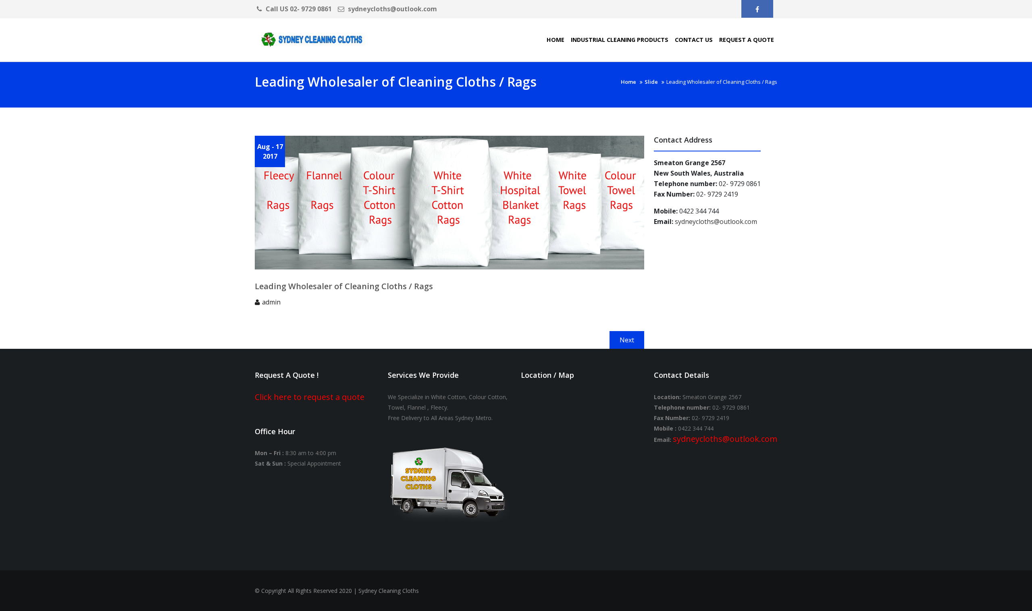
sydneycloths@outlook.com (391, 8)
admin (271, 302)
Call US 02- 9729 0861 (298, 8)
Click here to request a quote (309, 396)
